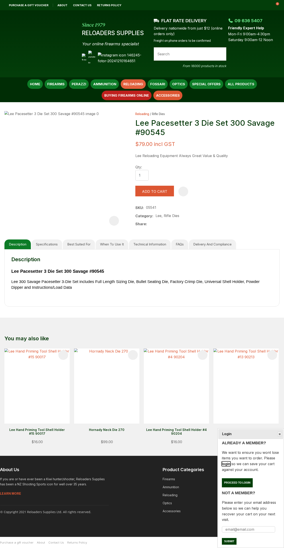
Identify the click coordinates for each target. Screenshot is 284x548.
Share (140, 224)
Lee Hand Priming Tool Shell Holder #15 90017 (37, 431)
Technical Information (149, 244)
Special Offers (206, 84)
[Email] (163, 224)
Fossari (157, 84)
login (226, 464)
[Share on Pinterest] (170, 224)
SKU (139, 207)
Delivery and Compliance (212, 244)
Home (35, 84)
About (62, 5)
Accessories (168, 95)
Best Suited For (79, 244)
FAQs (180, 244)
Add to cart (154, 191)
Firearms (56, 84)
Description (17, 244)
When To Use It (112, 244)
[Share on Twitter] (156, 224)
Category (143, 216)
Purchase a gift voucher (28, 5)
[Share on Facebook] (150, 224)
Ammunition (104, 84)
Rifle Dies (158, 114)
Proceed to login (237, 482)
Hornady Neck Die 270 (106, 430)
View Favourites (263, 5)
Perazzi (79, 84)
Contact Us (82, 5)
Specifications (47, 244)
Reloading (133, 84)
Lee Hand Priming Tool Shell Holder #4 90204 (176, 431)
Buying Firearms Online (126, 95)
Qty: (138, 167)
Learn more (10, 493)
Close (279, 434)
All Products (241, 84)
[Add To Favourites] (183, 191)
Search (221, 54)
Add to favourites (63, 355)
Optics (178, 84)
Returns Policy (109, 5)
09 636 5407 (248, 20)
